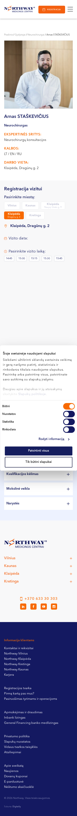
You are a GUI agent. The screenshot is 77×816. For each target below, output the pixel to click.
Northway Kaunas (16, 669)
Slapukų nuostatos (17, 741)
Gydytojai (20, 35)
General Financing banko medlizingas (31, 723)
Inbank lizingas (14, 717)
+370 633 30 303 (41, 599)
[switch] (69, 414)
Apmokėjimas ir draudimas (23, 712)
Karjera (9, 674)
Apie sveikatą (13, 765)
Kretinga (35, 215)
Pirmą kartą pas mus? (19, 693)
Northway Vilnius (16, 653)
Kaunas (30, 205)
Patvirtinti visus (38, 450)
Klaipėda (53, 205)
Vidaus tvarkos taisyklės (21, 747)
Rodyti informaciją (51, 439)
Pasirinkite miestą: (19, 197)
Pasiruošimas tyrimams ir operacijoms (30, 699)
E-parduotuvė (14, 781)
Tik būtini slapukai (38, 462)
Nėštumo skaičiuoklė (19, 787)
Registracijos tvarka (17, 688)
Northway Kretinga (17, 664)
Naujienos (11, 771)
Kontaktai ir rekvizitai (18, 648)
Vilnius (12, 205)
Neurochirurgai (36, 35)
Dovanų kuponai (16, 776)
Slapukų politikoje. (32, 394)
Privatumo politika (17, 736)
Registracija (54, 10)
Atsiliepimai (12, 752)
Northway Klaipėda (17, 659)
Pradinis (8, 35)
